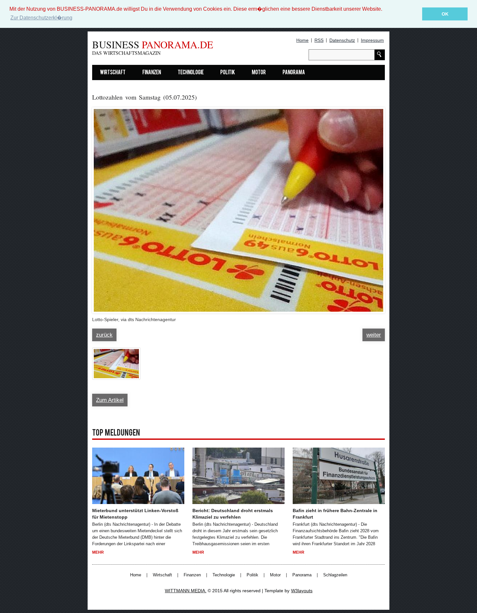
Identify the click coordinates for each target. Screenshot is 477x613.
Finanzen (151, 72)
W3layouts (301, 590)
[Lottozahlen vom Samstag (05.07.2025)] (238, 207)
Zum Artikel (110, 400)
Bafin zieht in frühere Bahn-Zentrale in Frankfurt (335, 514)
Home (302, 40)
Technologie (191, 72)
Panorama (294, 72)
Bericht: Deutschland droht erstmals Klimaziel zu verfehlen (232, 514)
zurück (104, 335)
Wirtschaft (113, 72)
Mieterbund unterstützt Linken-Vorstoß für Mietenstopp (135, 514)
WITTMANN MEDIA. (185, 590)
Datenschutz (342, 40)
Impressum (372, 40)
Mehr (98, 552)
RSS (319, 40)
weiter (373, 335)
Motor (259, 72)
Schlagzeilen (335, 575)
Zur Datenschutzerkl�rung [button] (41, 17)
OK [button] (445, 14)
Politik (227, 72)
